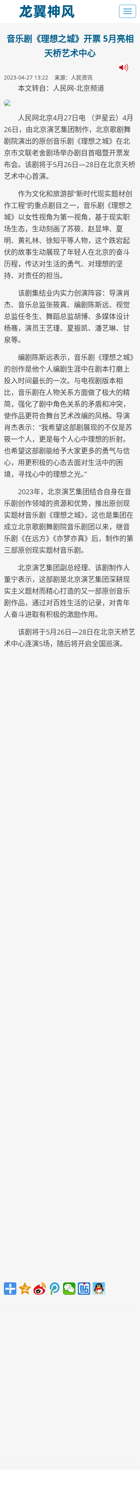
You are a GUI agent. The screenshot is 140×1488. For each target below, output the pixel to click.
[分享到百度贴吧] (84, 1288)
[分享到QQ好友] (99, 1288)
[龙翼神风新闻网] (46, 9)
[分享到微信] (69, 1288)
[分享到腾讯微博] (54, 1288)
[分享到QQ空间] (25, 1288)
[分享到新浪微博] (39, 1288)
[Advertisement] (70, 967)
